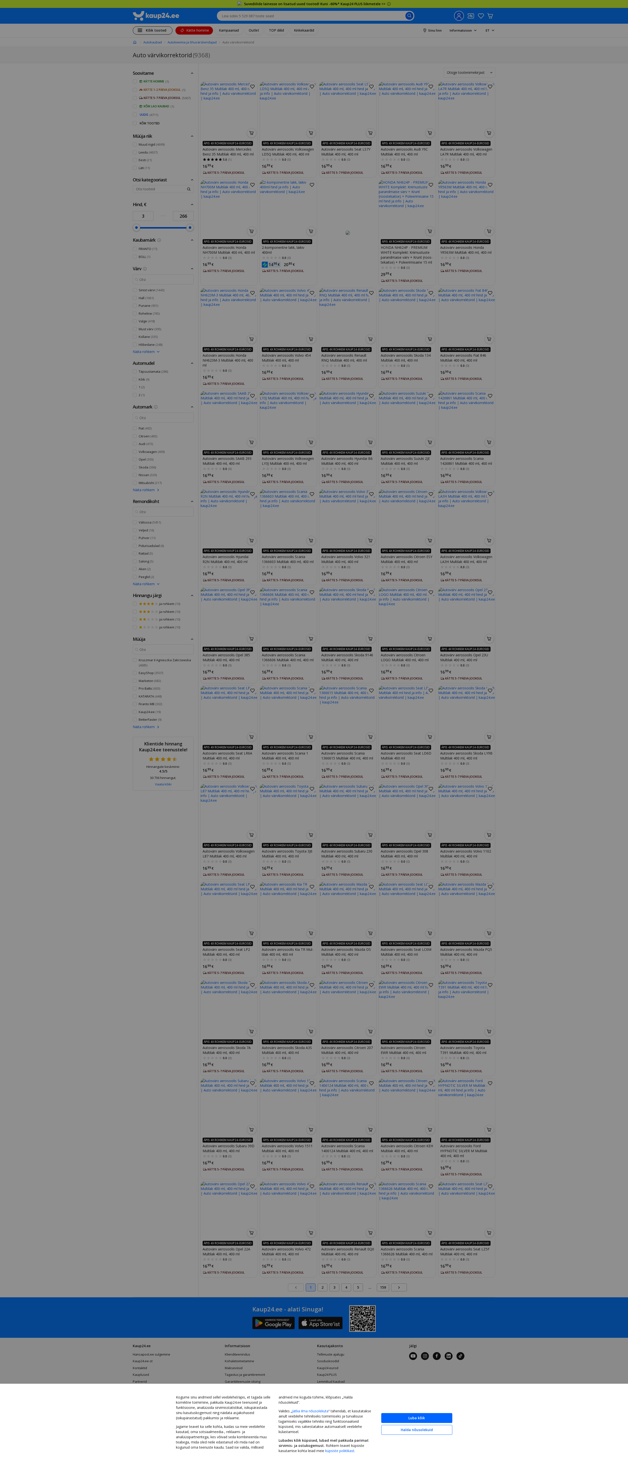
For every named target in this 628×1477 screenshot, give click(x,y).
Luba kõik (416, 1418)
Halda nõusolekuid (417, 1429)
